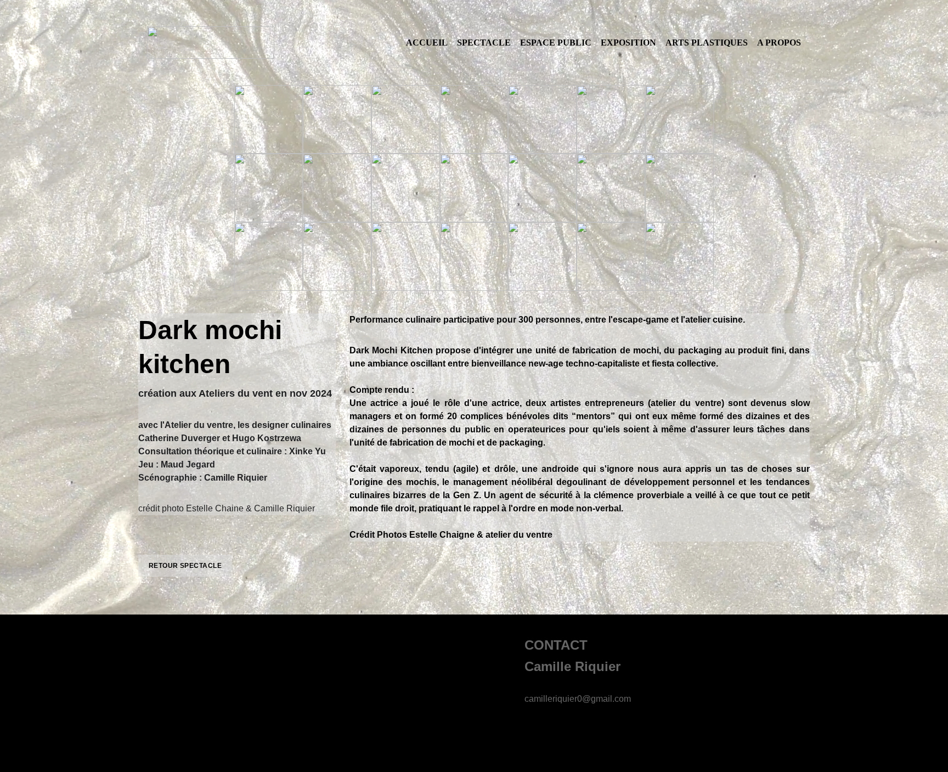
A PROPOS (779, 42)
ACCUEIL (427, 42)
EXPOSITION (628, 42)
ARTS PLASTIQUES (706, 42)
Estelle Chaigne (441, 534)
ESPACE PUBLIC (555, 42)
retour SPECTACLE (185, 566)
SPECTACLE (484, 42)
